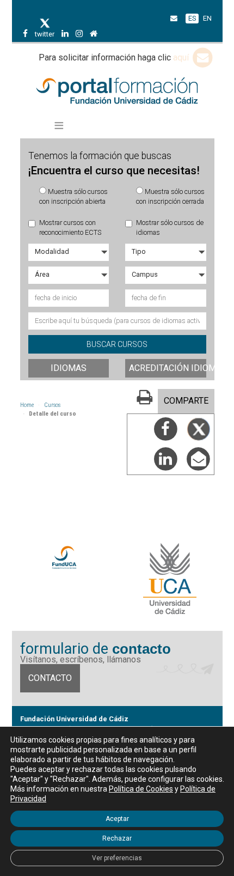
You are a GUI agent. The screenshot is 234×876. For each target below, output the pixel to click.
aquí (182, 57)
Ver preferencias (117, 858)
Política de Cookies (141, 788)
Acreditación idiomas (167, 368)
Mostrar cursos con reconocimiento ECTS (70, 227)
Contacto (50, 678)
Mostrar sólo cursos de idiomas (170, 227)
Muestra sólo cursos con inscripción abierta (73, 196)
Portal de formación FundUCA (117, 91)
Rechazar (117, 838)
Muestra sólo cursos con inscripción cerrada (170, 196)
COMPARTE (186, 401)
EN (207, 18)
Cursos (52, 405)
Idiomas (69, 368)
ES (192, 18)
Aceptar (117, 819)
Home (27, 405)
